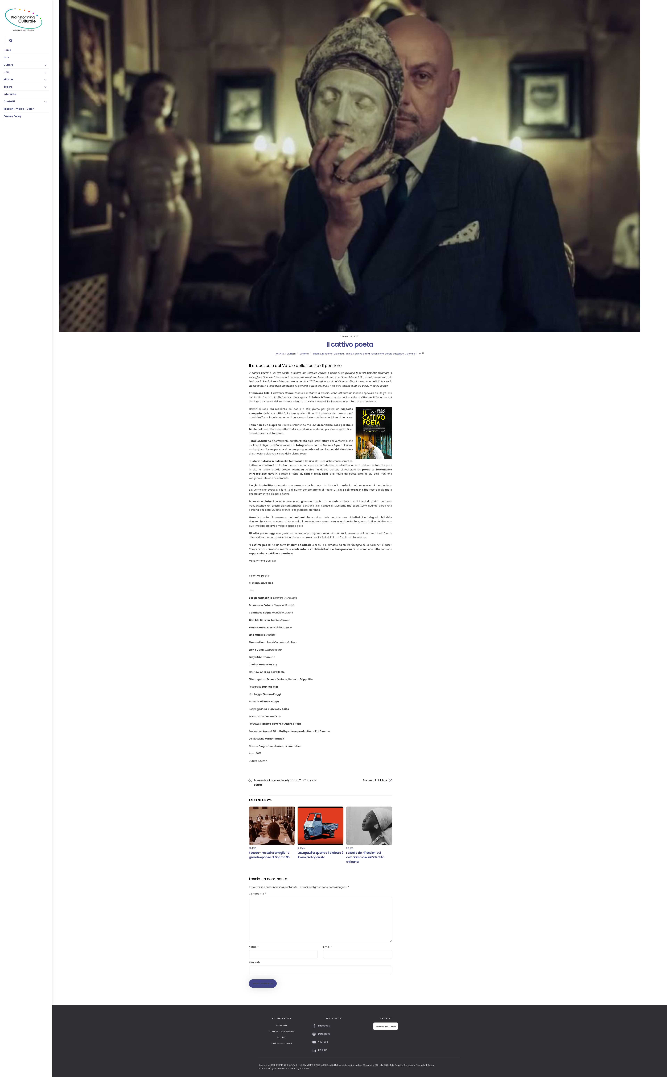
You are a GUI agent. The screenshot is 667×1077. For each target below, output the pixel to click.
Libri (6, 72)
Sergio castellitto (394, 353)
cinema (316, 353)
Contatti (9, 101)
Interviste (10, 94)
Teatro (8, 87)
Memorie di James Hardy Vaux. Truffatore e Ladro (285, 782)
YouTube (323, 1041)
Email (327, 947)
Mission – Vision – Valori (19, 109)
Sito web (254, 962)
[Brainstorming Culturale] (24, 30)
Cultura (8, 64)
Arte (6, 57)
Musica (8, 79)
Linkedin (322, 1049)
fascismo (327, 353)
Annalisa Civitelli (286, 353)
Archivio (281, 1037)
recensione (377, 353)
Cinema (304, 353)
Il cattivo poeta (349, 344)
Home (7, 50)
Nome (254, 947)
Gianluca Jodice (343, 353)
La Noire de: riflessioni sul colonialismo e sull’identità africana (365, 857)
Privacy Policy (12, 116)
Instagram (324, 1033)
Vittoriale (410, 353)
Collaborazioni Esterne (281, 1031)
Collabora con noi (281, 1043)
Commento (257, 893)
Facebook (324, 1025)
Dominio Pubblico (375, 780)
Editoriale (281, 1025)
